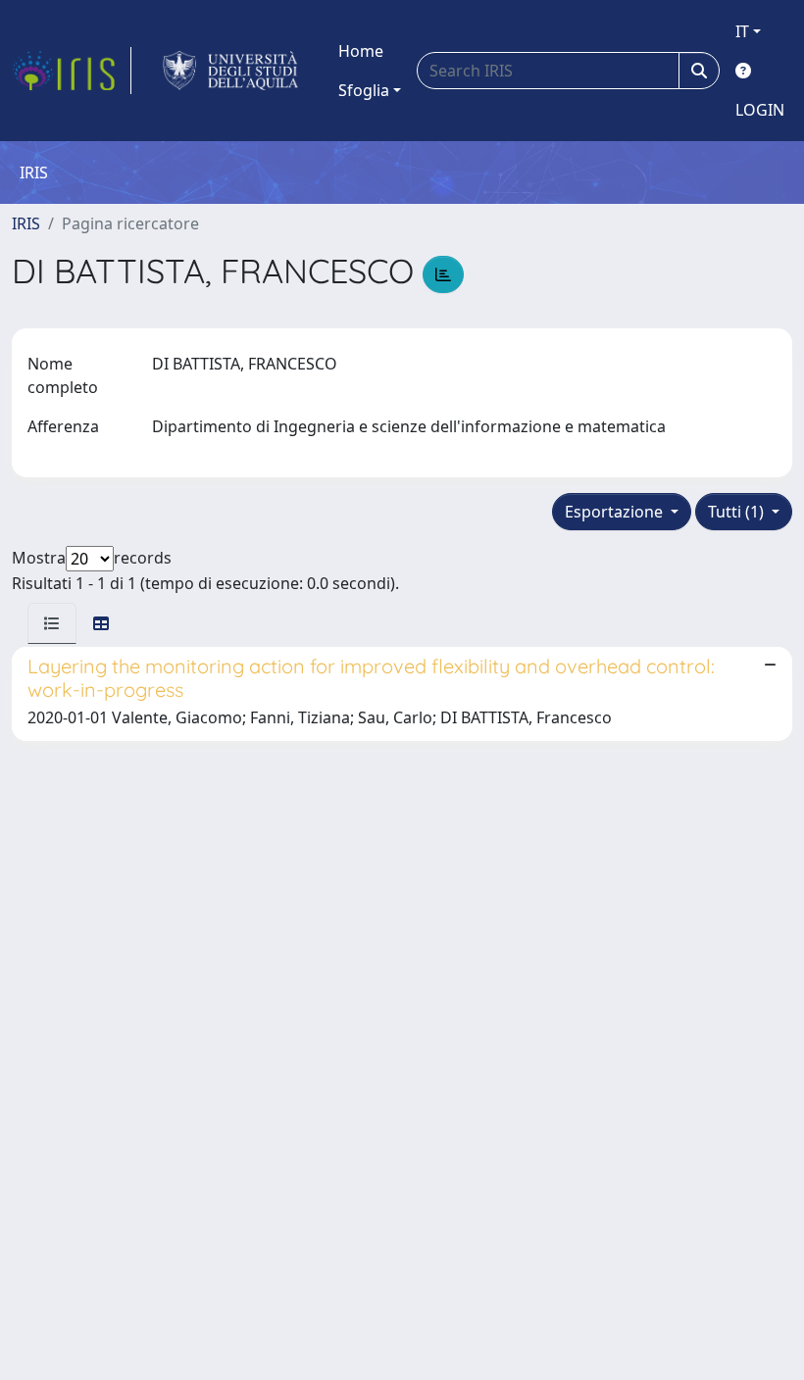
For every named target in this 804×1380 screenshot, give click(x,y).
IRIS (26, 223)
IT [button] (742, 31)
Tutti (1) (738, 511)
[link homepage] (71, 70)
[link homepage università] (231, 70)
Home (360, 51)
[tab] (51, 623)
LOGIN (759, 110)
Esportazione (616, 511)
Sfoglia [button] (363, 90)
